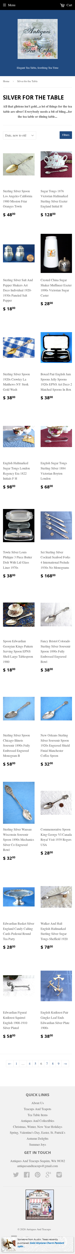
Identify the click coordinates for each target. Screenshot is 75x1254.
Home (6, 81)
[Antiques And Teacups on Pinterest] (38, 1176)
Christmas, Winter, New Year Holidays (37, 1127)
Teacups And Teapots (37, 1109)
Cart (69, 5)
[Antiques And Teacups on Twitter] (16, 1176)
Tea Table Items (38, 1115)
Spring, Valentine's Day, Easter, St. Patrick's (37, 1132)
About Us (37, 1103)
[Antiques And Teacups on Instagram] (59, 1176)
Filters (65, 135)
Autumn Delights (37, 1138)
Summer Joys (37, 1144)
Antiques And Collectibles (37, 1121)
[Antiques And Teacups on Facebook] (27, 1176)
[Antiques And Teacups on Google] (48, 1176)
